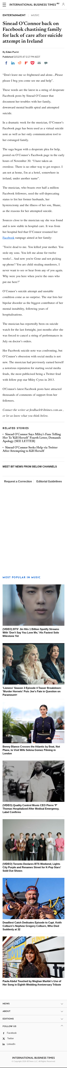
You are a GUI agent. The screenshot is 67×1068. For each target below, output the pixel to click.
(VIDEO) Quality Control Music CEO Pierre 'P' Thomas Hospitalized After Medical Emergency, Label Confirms (31, 809)
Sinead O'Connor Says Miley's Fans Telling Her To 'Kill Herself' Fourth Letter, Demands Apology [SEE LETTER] (32, 438)
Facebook (8, 237)
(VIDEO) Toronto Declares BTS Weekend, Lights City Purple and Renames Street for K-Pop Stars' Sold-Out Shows (32, 867)
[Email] (39, 63)
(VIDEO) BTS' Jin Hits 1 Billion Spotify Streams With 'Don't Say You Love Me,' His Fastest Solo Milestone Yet (31, 632)
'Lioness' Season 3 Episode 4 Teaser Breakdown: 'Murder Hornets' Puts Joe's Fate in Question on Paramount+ (32, 691)
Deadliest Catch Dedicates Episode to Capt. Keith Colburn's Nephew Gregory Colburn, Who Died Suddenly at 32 (32, 926)
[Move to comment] (46, 63)
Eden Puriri (12, 52)
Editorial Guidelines (49, 481)
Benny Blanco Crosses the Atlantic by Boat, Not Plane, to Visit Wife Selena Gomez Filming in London (31, 750)
